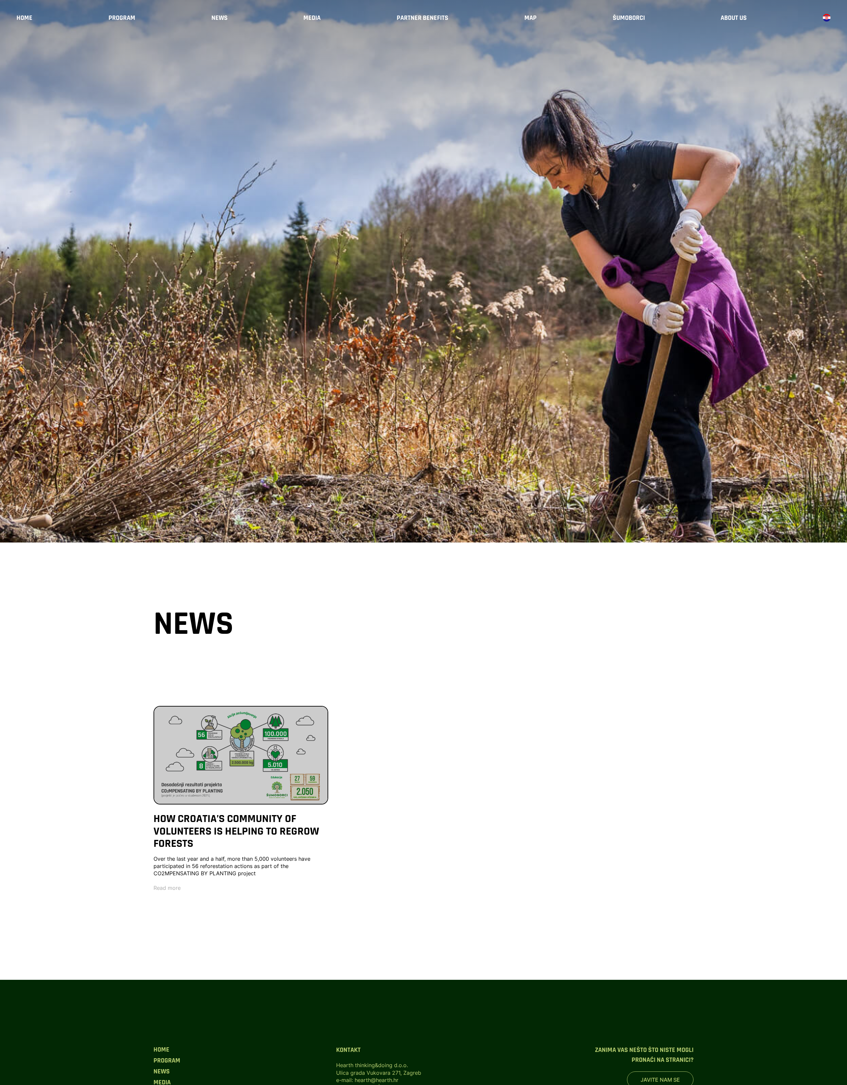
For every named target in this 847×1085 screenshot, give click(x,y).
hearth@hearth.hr (376, 1080)
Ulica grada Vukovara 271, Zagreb (378, 1072)
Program (122, 18)
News (219, 18)
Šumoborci (629, 18)
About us (734, 18)
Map (530, 18)
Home (24, 18)
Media (312, 18)
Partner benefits (422, 18)
